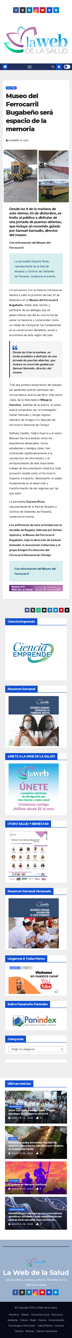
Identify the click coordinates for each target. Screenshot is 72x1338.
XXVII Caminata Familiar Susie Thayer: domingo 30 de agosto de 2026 (31, 1112)
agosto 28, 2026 (23, 1118)
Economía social (40, 1314)
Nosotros (14, 1314)
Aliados (25, 1314)
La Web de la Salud (36, 1272)
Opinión (19, 1331)
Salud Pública (45, 1325)
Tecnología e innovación (21, 1325)
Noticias (30, 1331)
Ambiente (13, 1320)
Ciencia (13, 1139)
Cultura (11, 88)
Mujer (33, 1320)
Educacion (57, 1314)
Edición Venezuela (47, 1331)
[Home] (5, 66)
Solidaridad (15, 1107)
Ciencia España (16, 1210)
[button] (53, 66)
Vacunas (59, 1325)
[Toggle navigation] (29, 66)
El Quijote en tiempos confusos (27, 1184)
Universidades (56, 1320)
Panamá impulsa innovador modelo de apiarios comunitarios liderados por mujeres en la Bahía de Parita (35, 1146)
